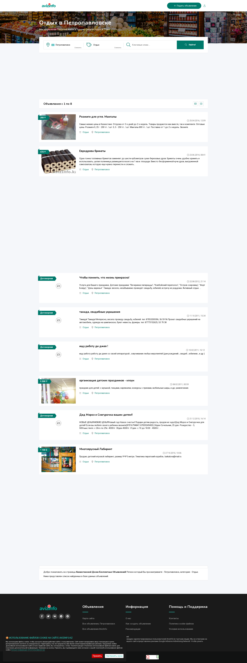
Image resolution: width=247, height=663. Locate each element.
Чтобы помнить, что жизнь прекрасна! (104, 277)
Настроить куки (114, 656)
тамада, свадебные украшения (99, 312)
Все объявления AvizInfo (94, 629)
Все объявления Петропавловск (56, 29)
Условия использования (181, 629)
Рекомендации (133, 629)
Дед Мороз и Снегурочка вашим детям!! (106, 415)
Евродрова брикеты (92, 151)
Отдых (96, 45)
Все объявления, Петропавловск (98, 623)
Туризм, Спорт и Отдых (89, 29)
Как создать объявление (138, 623)
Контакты (174, 618)
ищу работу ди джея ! (93, 346)
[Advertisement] (123, 75)
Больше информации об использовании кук (28, 650)
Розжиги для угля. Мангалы (97, 117)
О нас (128, 618)
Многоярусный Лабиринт (95, 449)
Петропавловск (63, 45)
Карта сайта (88, 618)
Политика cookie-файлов (181, 623)
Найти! (192, 45)
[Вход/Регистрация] (203, 5)
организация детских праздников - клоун (106, 380)
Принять (97, 656)
